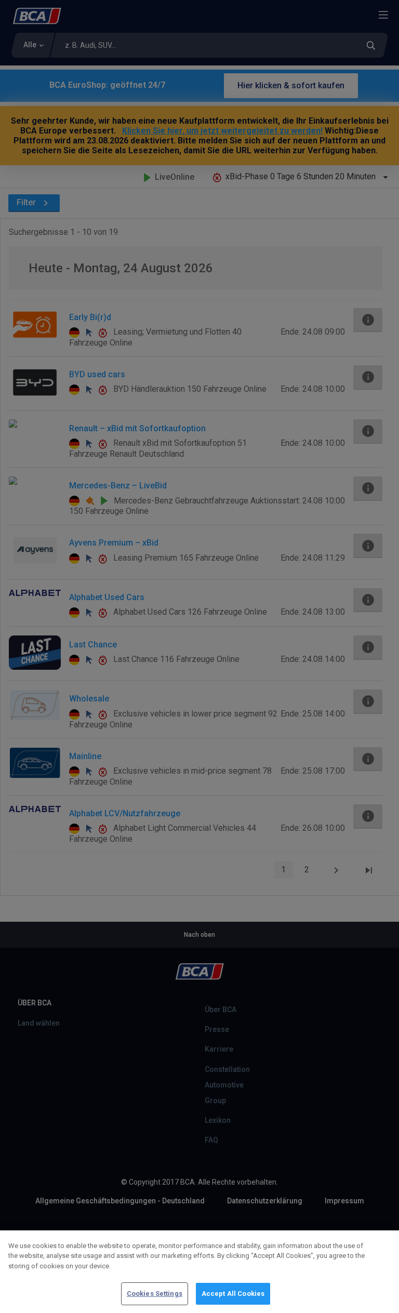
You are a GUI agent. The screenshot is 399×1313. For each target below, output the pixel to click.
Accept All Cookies (233, 1293)
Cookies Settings (154, 1293)
